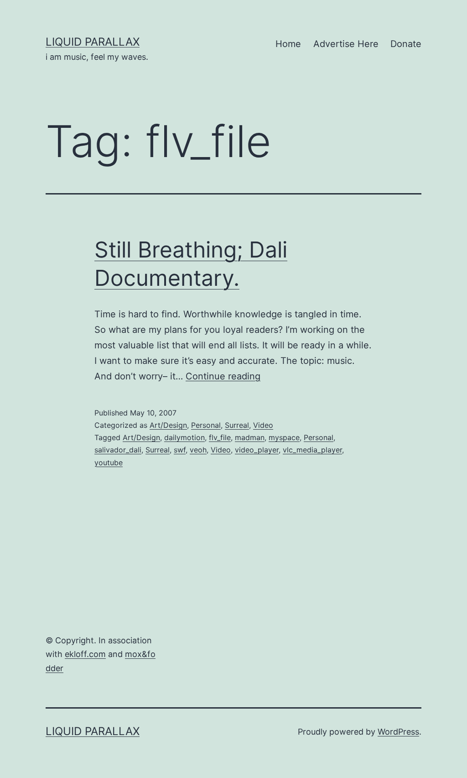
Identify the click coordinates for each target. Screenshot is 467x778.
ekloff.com (85, 654)
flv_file (220, 437)
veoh (198, 449)
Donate (405, 43)
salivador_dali (117, 449)
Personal (206, 425)
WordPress (398, 731)
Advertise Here (346, 43)
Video (263, 425)
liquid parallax (93, 41)
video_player (257, 449)
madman (250, 437)
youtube (108, 462)
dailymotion (184, 437)
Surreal (237, 425)
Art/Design (168, 425)
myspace (284, 437)
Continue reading (223, 376)
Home (288, 43)
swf (180, 449)
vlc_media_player (312, 449)
